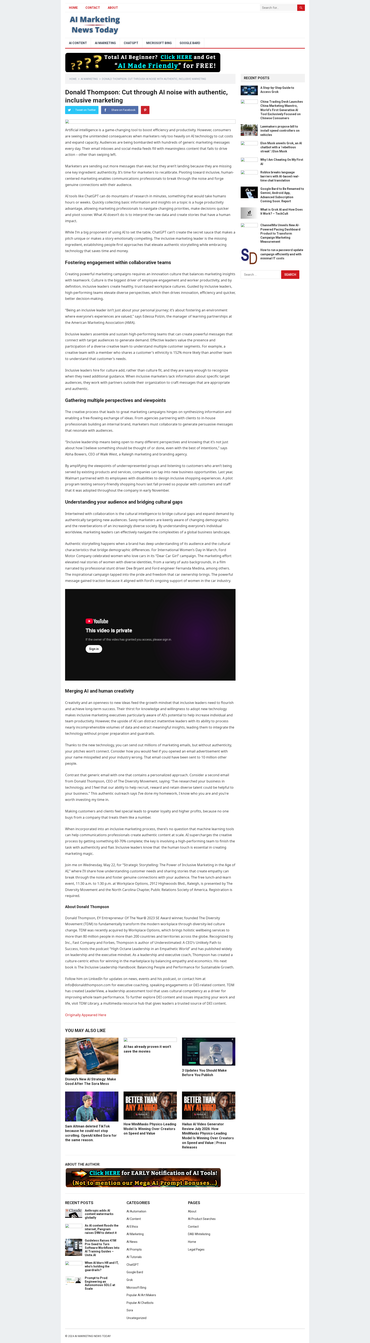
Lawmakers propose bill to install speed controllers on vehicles (280, 130)
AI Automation (136, 1211)
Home (73, 78)
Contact (92, 7)
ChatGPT (131, 43)
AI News (132, 1241)
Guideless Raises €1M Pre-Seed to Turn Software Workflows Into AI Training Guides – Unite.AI (102, 1248)
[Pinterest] (145, 110)
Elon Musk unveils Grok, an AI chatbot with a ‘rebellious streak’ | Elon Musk (281, 147)
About (113, 7)
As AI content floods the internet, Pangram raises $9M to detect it (101, 1229)
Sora (130, 1310)
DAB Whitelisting (199, 1234)
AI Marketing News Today (93, 1336)
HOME (73, 7)
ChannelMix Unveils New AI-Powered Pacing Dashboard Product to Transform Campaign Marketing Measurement (280, 233)
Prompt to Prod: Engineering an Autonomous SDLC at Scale (100, 1283)
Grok (130, 1280)
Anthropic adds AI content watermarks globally (99, 1214)
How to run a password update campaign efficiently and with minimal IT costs (281, 254)
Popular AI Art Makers (141, 1295)
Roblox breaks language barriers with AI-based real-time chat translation (279, 176)
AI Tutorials (134, 1257)
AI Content (78, 43)
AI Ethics (132, 1226)
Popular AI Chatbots (140, 1302)
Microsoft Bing (159, 43)
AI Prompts (134, 1249)
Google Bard (190, 43)
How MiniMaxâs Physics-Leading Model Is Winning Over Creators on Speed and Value (150, 1128)
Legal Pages (196, 1249)
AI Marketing (105, 43)
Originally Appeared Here (85, 1015)
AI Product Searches (202, 1219)
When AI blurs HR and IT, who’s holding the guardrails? (102, 1266)
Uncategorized (136, 1318)
